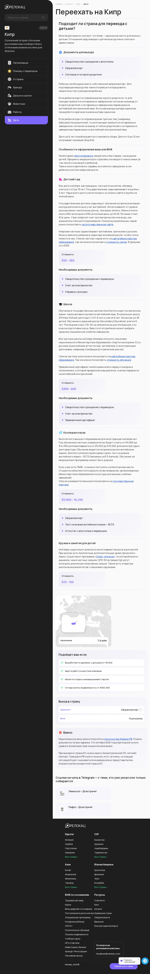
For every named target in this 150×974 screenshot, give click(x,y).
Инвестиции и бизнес (75, 947)
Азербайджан (101, 848)
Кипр (78, 4)
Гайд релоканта (102, 917)
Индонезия (70, 874)
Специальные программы (78, 917)
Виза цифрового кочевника (78, 909)
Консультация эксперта (106, 926)
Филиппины (70, 878)
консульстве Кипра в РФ (118, 739)
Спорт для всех (105, 556)
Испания (69, 839)
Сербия (69, 844)
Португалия (71, 848)
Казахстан (99, 839)
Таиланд (69, 882)
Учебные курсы (72, 938)
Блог (96, 904)
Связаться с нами (123, 966)
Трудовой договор (74, 900)
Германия (70, 852)
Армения (98, 844)
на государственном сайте (98, 224)
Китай (68, 870)
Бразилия (99, 874)
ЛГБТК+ (69, 926)
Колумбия (99, 882)
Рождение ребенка (74, 921)
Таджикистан (100, 852)
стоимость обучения (119, 360)
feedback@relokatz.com (108, 953)
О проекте (99, 900)
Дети (85, 4)
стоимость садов (116, 242)
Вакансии (99, 921)
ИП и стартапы (72, 942)
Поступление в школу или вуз (79, 913)
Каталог (69, 4)
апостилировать (83, 155)
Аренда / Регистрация (76, 951)
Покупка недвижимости (76, 934)
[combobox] (26, 17)
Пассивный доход (73, 955)
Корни (68, 904)
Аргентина (99, 870)
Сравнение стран (103, 913)
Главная (59, 4)
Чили (96, 878)
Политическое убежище (77, 930)
